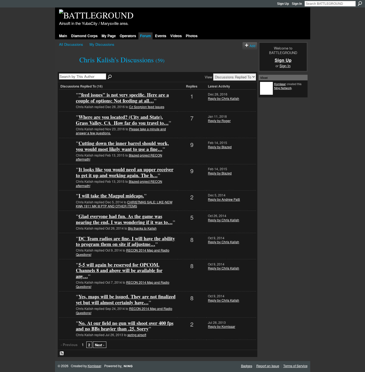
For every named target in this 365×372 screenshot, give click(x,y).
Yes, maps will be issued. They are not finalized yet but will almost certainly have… (126, 299)
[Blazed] (66, 103)
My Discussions (102, 44)
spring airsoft (136, 334)
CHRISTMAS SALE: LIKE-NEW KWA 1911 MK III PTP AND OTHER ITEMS (124, 204)
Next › (99, 344)
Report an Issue (267, 365)
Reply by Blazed (220, 147)
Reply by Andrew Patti (224, 199)
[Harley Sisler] (66, 331)
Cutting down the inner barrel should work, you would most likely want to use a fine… (122, 146)
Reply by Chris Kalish (223, 98)
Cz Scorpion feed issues (146, 106)
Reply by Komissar (221, 326)
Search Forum (110, 77)
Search (360, 3)
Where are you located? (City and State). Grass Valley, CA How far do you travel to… (122, 119)
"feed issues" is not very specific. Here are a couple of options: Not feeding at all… (122, 97)
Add (252, 45)
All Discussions (71, 44)
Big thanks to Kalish (142, 228)
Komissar (280, 84)
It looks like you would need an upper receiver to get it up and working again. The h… (124, 172)
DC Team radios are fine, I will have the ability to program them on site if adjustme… (125, 241)
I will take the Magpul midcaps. (111, 195)
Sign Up (283, 4)
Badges (246, 365)
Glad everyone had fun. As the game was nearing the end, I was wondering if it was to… (124, 219)
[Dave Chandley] (66, 247)
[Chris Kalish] (67, 69)
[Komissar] (66, 125)
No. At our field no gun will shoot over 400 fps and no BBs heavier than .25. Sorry (124, 326)
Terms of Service (295, 365)
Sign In (297, 4)
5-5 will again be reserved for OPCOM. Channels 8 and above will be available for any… (119, 270)
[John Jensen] (66, 225)
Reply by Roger (219, 120)
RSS (62, 353)
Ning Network (283, 88)
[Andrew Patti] (66, 204)
